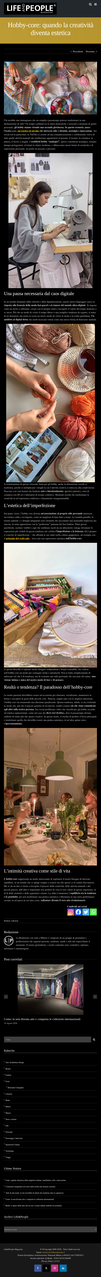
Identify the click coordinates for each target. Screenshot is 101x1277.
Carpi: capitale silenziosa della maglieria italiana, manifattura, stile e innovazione (36, 1180)
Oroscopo (9, 1132)
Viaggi (8, 1157)
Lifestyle (14, 920)
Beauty (8, 1068)
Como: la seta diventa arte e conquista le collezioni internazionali (42, 1019)
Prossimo (90, 51)
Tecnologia (10, 1151)
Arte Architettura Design (15, 1062)
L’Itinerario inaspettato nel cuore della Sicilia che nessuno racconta (30, 1186)
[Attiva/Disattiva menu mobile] (95, 4)
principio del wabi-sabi (18, 538)
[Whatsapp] (93, 912)
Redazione (11, 932)
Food (7, 1081)
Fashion (7, 920)
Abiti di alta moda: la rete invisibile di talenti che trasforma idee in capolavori (35, 1193)
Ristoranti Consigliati (16, 1087)
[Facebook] (78, 912)
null (7, 1125)
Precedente (78, 51)
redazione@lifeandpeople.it (53, 1252)
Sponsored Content (13, 1144)
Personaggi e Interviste (14, 1138)
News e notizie (11, 1119)
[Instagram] (70, 912)
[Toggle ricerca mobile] (90, 4)
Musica (8, 1113)
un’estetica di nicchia (28, 131)
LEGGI (57, 1261)
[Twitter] (85, 912)
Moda (8, 1100)
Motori (8, 1106)
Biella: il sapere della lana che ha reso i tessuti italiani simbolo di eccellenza (34, 1205)
